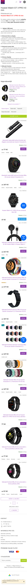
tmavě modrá (9, 321)
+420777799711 (7, 526)
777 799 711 (6, 524)
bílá (11, 152)
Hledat (24, 560)
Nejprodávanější (6, 111)
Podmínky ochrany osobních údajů (9, 535)
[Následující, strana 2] (14, 503)
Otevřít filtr (14, 116)
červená (13, 459)
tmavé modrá (9, 187)
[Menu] (24, 2)
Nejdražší (19, 108)
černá (3, 152)
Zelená (3, 494)
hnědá (7, 152)
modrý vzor (4, 357)
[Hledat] (16, 2)
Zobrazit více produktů (13, 104)
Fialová (3, 459)
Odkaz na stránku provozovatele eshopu (14, 567)
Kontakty (3, 539)
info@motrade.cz (7, 521)
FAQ (2, 537)
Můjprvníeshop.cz (16, 565)
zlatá (15, 392)
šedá (15, 187)
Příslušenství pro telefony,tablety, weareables (12, 543)
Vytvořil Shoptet (15, 575)
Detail (23, 149)
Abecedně (13, 111)
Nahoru (14, 510)
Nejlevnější (13, 108)
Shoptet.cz (9, 565)
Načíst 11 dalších (14, 498)
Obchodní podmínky (6, 533)
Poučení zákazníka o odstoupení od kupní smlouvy (13, 541)
